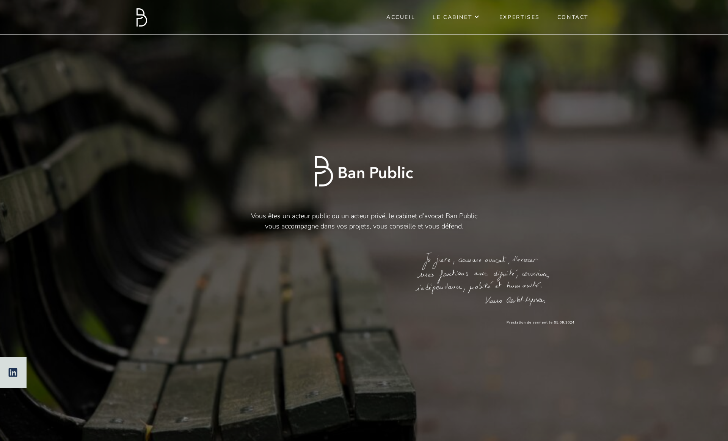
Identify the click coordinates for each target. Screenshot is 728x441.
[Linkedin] (13, 372)
